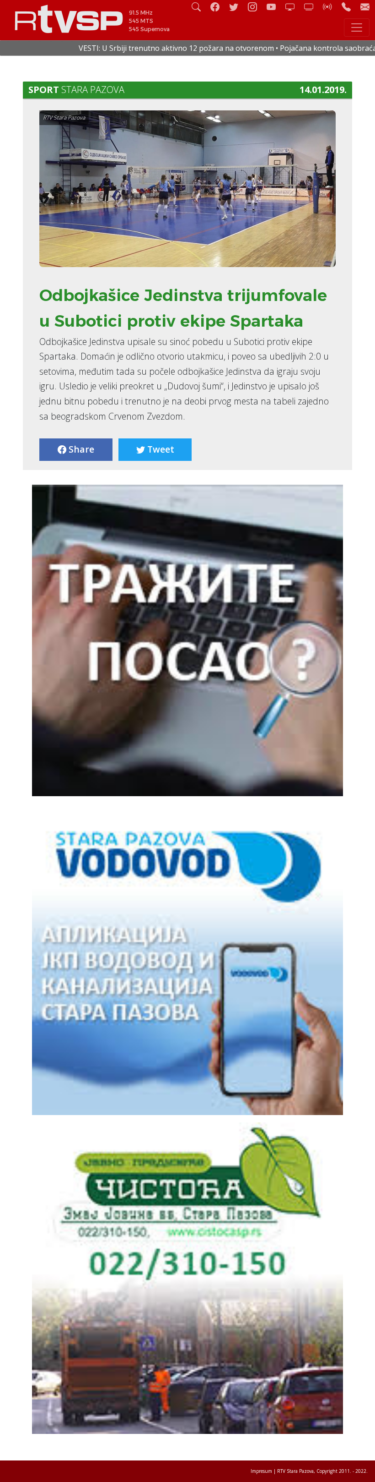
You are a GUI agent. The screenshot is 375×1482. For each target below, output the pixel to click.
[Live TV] (293, 6)
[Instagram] (256, 6)
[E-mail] (365, 6)
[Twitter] (237, 6)
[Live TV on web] (312, 6)
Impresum (261, 1471)
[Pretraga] (200, 6)
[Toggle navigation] (357, 27)
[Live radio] (331, 6)
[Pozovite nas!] (350, 6)
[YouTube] (275, 6)
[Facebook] (218, 6)
